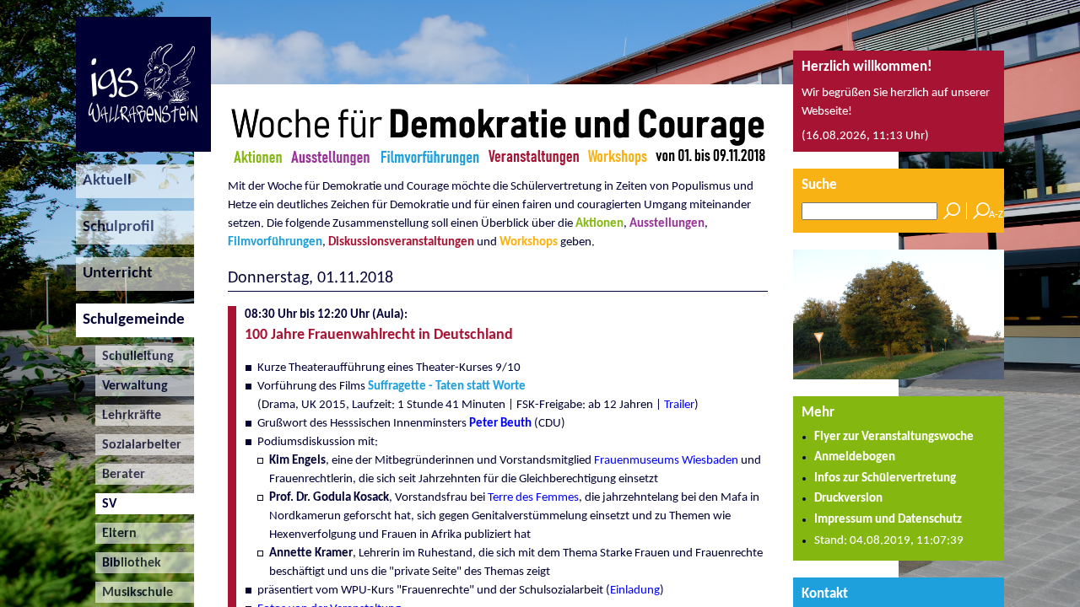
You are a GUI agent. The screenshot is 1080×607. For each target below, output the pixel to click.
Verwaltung (131, 386)
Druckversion (848, 498)
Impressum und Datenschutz (888, 519)
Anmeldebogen (854, 457)
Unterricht (114, 274)
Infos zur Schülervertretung (885, 478)
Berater (120, 474)
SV (105, 504)
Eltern (116, 533)
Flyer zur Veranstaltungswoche (894, 437)
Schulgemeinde (130, 320)
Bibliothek (128, 563)
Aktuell (104, 181)
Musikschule (134, 592)
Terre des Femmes (533, 498)
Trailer (679, 405)
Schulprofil (115, 227)
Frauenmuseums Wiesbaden (666, 460)
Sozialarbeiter (138, 445)
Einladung (635, 590)
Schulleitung (134, 356)
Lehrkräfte (128, 415)
